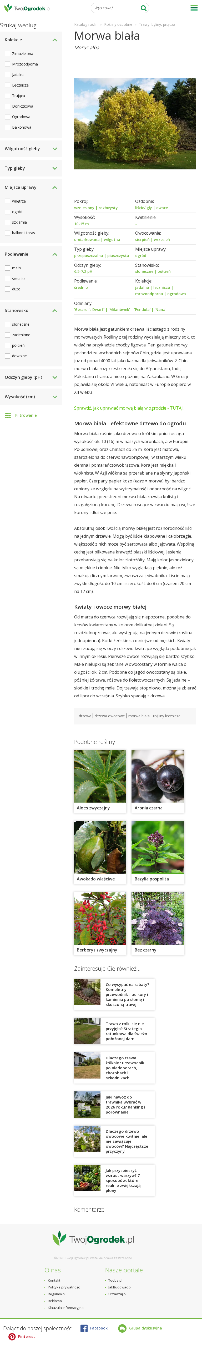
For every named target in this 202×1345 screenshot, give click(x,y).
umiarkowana (87, 239)
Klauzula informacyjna (66, 1307)
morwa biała (139, 715)
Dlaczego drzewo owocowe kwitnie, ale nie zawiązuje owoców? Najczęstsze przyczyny (127, 1141)
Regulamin (56, 1294)
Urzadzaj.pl (117, 1294)
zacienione (21, 334)
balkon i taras (23, 232)
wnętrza (19, 201)
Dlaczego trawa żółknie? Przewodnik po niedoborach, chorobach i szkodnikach (125, 1067)
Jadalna (18, 74)
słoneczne (144, 271)
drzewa (85, 715)
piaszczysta (118, 255)
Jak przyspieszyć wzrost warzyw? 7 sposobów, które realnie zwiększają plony (123, 1180)
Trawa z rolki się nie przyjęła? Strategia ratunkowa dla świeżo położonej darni (126, 1031)
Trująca (18, 95)
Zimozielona (22, 53)
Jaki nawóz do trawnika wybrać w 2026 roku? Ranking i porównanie (125, 1104)
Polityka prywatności (64, 1287)
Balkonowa (21, 127)
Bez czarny (145, 950)
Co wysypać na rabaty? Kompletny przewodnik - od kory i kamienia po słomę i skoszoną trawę (127, 994)
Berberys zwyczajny (97, 950)
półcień (164, 271)
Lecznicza (20, 85)
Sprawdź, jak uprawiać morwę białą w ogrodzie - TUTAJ (128, 408)
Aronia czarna (149, 808)
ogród (140, 255)
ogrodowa (176, 293)
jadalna (142, 287)
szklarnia (19, 222)
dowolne (19, 355)
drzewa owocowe (110, 715)
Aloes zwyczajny (93, 808)
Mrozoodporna (25, 64)
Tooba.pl (115, 1280)
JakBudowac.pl (120, 1287)
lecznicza (161, 287)
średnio (81, 287)
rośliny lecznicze (166, 715)
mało (16, 267)
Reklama (55, 1300)
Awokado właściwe (96, 879)
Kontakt (54, 1280)
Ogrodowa (21, 116)
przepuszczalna (88, 255)
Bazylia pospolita (152, 879)
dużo (16, 288)
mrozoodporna (149, 293)
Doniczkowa (22, 106)
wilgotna (112, 239)
